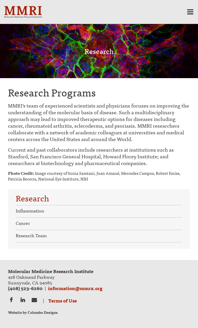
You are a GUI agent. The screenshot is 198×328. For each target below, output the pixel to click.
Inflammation (30, 211)
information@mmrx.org (75, 288)
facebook (11, 299)
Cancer (23, 223)
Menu (190, 12)
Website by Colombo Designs (33, 312)
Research (32, 199)
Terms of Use (62, 300)
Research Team (31, 236)
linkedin (23, 299)
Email (34, 299)
